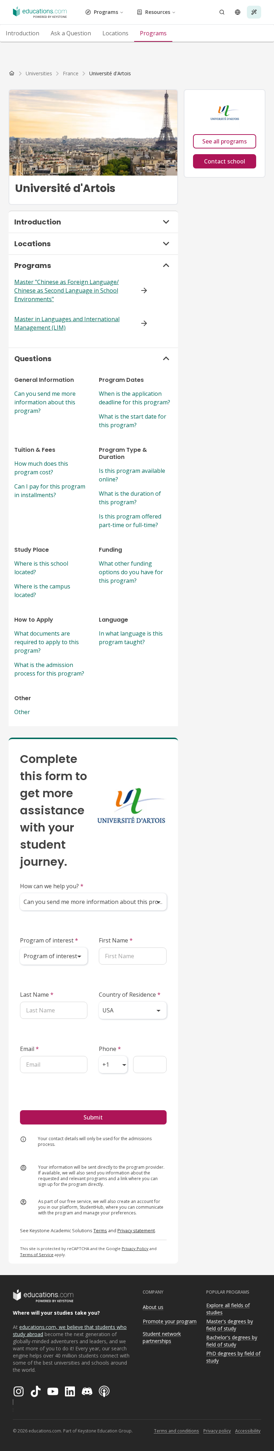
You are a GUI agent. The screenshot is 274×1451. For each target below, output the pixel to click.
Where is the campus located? (42, 590)
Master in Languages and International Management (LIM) (67, 323)
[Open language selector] (237, 12)
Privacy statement (136, 1230)
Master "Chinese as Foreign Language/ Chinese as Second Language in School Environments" (66, 290)
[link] (110, 73)
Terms (100, 1230)
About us (153, 1307)
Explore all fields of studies (228, 1309)
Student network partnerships (162, 1337)
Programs (106, 12)
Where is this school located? (41, 568)
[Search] (221, 12)
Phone (110, 1049)
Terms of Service (37, 1254)
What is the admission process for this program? (49, 669)
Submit (93, 1117)
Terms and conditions (176, 1431)
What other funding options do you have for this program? (131, 572)
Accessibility (247, 1431)
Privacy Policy (135, 1248)
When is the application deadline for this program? (134, 398)
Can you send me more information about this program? (45, 402)
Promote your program (170, 1321)
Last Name (37, 994)
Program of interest (49, 940)
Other (22, 712)
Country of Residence (130, 994)
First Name (116, 940)
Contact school (224, 161)
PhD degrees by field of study (233, 1357)
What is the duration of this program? (130, 498)
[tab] (22, 33)
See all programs (224, 141)
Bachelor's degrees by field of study (231, 1341)
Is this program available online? (132, 475)
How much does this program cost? (41, 468)
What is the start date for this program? (132, 421)
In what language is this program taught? (131, 638)
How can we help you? (51, 886)
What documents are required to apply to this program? (46, 642)
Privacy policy (217, 1431)
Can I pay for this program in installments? (49, 490)
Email (29, 1049)
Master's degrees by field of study (229, 1325)
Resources (157, 12)
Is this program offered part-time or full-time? (130, 520)
